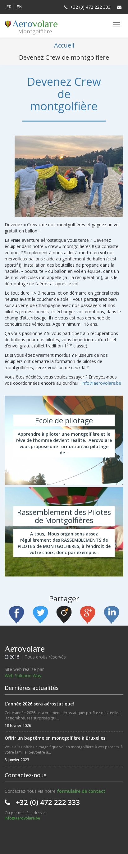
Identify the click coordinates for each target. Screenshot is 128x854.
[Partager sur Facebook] (16, 615)
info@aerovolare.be (101, 383)
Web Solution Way (23, 675)
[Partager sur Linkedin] (111, 615)
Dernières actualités (32, 687)
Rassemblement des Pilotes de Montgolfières (64, 531)
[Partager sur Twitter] (40, 615)
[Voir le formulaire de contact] (119, 7)
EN (19, 7)
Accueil (64, 45)
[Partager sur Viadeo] (64, 615)
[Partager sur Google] (87, 615)
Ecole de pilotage (64, 440)
